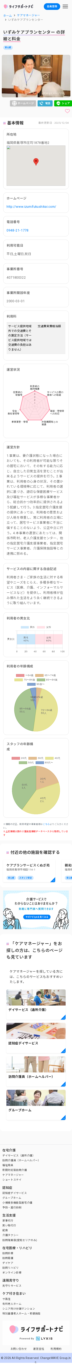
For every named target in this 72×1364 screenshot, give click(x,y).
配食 (5, 1230)
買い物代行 (9, 1225)
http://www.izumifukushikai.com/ (31, 207)
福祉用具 (7, 1165)
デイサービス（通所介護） (18, 1155)
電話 (48, 103)
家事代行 (7, 1220)
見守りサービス (11, 1285)
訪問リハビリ (10, 1267)
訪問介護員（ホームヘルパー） (21, 1160)
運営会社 (38, 1348)
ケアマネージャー (13, 1174)
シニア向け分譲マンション (18, 1308)
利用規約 (56, 1348)
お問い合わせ (19, 1348)
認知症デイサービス (14, 1193)
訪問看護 (7, 1258)
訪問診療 (7, 1253)
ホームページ (26, 103)
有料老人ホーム (11, 1303)
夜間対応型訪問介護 (14, 1170)
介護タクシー (10, 1235)
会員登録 (52, 6)
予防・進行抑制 (11, 1207)
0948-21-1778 (18, 230)
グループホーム (11, 1197)
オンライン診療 (11, 1272)
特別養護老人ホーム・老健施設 (21, 1313)
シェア (66, 103)
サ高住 (6, 1299)
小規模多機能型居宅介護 (17, 1202)
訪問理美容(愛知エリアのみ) (19, 1240)
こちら (46, 824)
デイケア (7, 1262)
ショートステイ (11, 1179)
